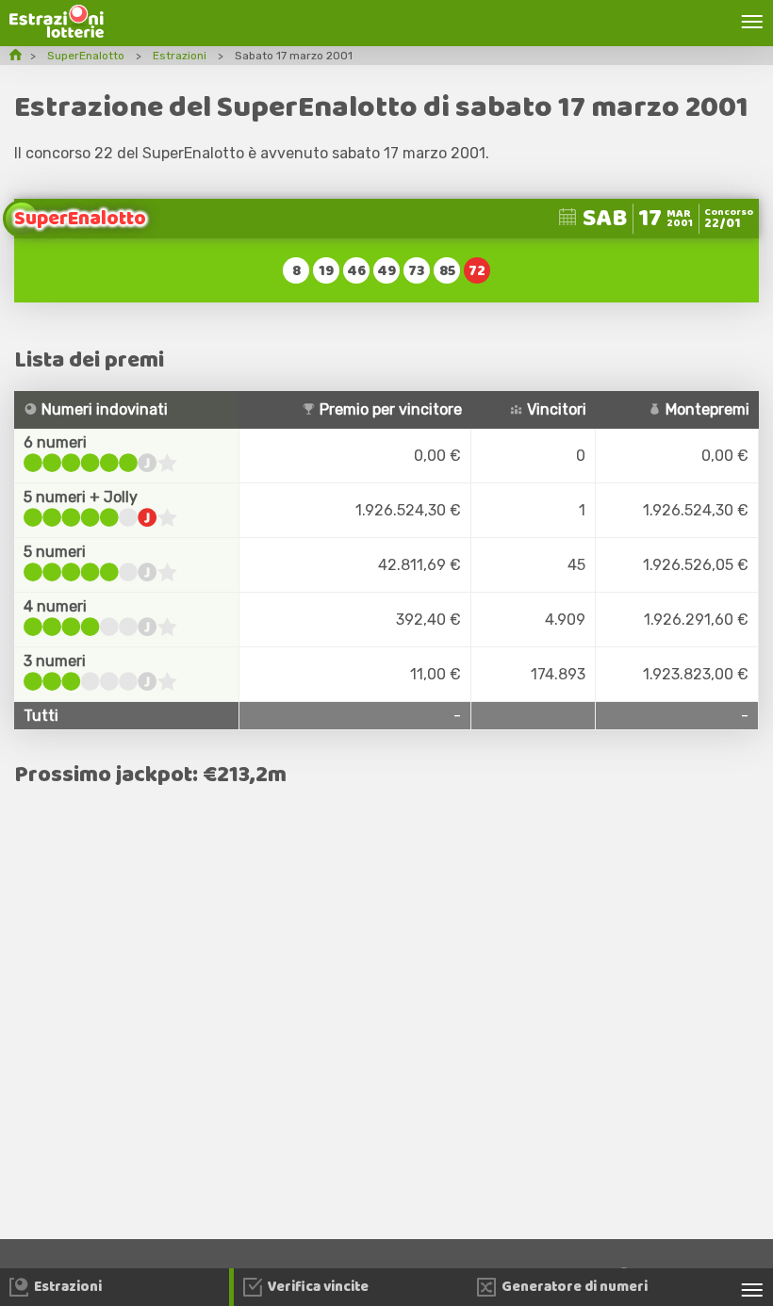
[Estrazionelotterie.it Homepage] (56, 32)
